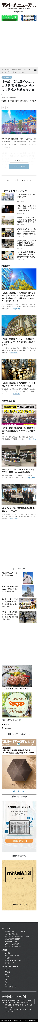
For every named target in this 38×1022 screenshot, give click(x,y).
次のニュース (26, 180)
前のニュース (12, 180)
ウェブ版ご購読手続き (12, 934)
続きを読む (16, 309)
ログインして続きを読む (19, 166)
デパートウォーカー (11, 987)
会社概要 (7, 953)
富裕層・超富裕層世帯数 (10, 101)
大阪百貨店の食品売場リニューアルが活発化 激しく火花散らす (10, 589)
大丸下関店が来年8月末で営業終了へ (9, 574)
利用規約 (7, 958)
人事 (29, 69)
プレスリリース (12, 72)
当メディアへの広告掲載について (15, 946)
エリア (24, 69)
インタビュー (22, 72)
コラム (4, 72)
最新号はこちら (19, 791)
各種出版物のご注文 (11, 941)
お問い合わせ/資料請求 (12, 944)
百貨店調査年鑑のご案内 (12, 939)
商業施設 (14, 69)
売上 (8, 69)
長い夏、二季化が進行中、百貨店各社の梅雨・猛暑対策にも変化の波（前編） (10, 615)
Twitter (6, 724)
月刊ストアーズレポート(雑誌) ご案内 (17, 936)
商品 (19, 69)
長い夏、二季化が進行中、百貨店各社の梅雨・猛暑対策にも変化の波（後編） (10, 603)
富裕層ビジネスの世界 (28, 101)
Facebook (7, 728)
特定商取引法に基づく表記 (13, 960)
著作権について (9, 963)
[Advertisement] (19, 44)
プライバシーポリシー (12, 955)
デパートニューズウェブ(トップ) (15, 931)
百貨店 (4, 69)
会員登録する (19, 160)
